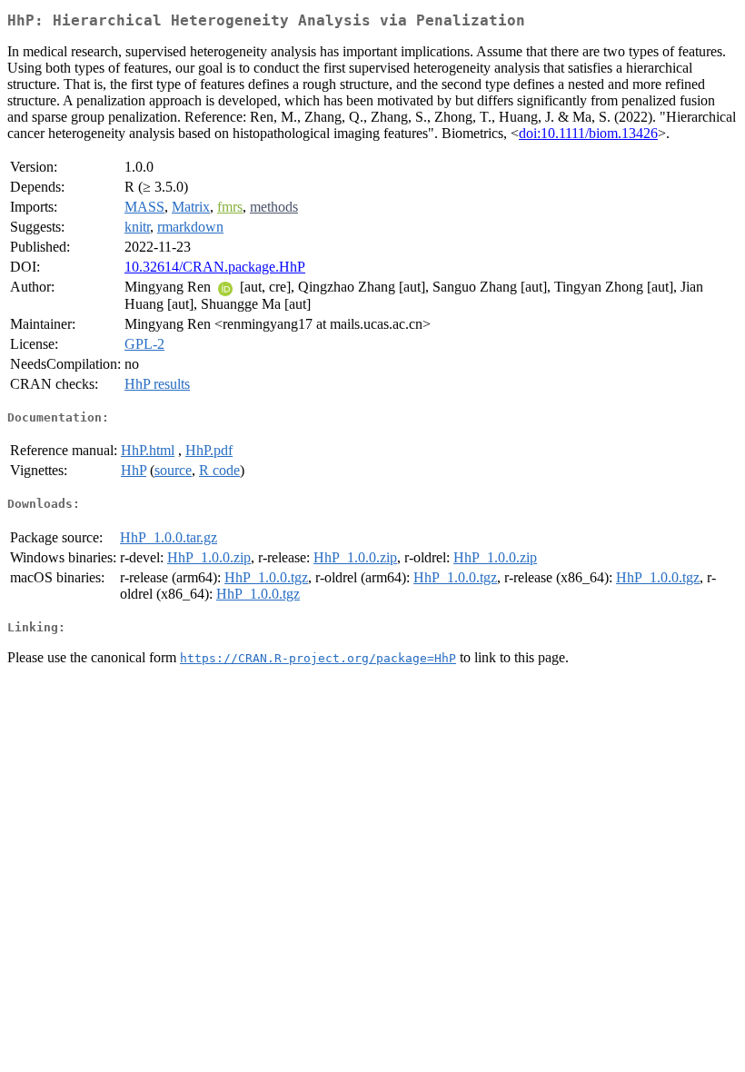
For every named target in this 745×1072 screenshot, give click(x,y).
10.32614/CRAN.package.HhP (214, 266)
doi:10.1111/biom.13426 (588, 133)
